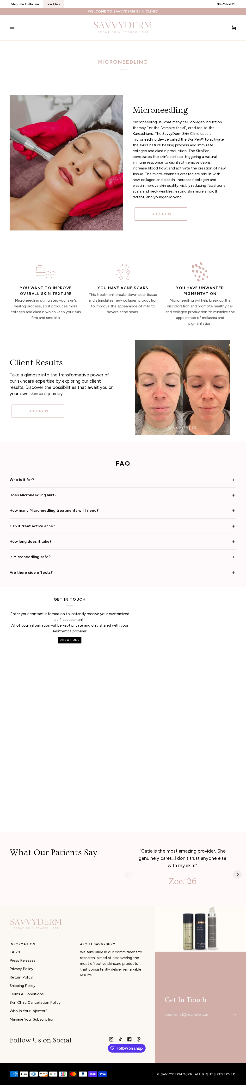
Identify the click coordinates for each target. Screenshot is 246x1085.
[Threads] (138, 1039)
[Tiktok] (120, 1039)
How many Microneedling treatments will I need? (54, 510)
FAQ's (15, 952)
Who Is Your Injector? (28, 1011)
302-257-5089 (226, 4)
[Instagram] (111, 1039)
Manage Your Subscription (32, 1019)
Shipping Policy (22, 985)
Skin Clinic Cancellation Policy (35, 1002)
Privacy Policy (21, 969)
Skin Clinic (53, 4)
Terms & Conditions (27, 994)
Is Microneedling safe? (30, 557)
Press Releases (23, 960)
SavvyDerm (171, 1074)
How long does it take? (30, 541)
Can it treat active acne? (32, 526)
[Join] (230, 1014)
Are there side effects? (31, 572)
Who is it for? (22, 479)
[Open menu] (17, 27)
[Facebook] (129, 1039)
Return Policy (21, 977)
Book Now (161, 214)
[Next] (237, 874)
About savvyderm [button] (98, 944)
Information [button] (22, 944)
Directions (69, 640)
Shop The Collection (25, 4)
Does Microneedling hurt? (33, 495)
